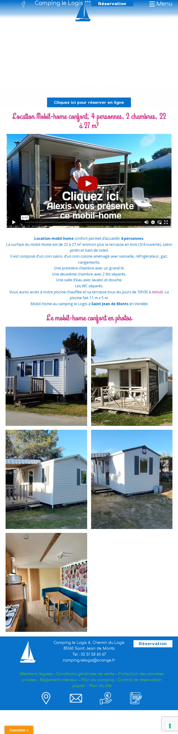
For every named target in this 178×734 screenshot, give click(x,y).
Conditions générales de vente (85, 674)
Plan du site (100, 686)
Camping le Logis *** (63, 3)
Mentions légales (36, 674)
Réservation (112, 3)
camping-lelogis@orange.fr (89, 660)
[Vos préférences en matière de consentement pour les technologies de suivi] (169, 725)
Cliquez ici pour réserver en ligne (89, 102)
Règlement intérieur (59, 680)
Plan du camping (97, 680)
